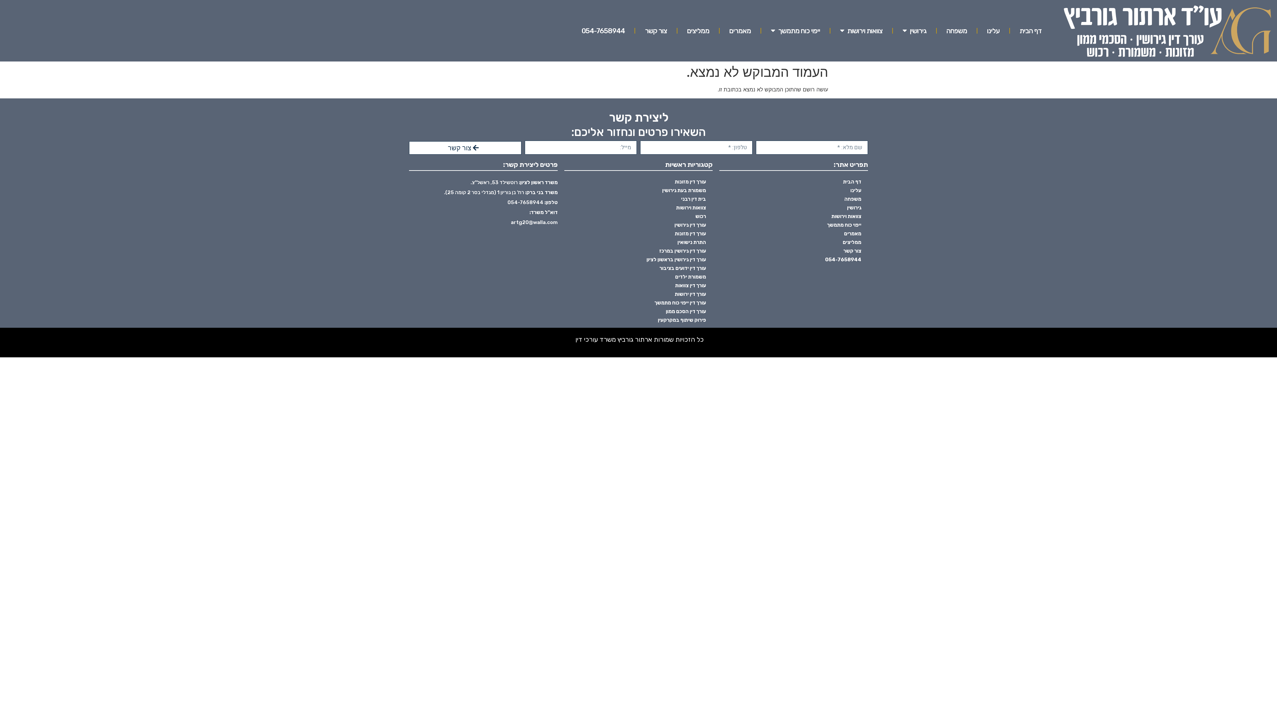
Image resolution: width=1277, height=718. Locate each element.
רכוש (700, 216)
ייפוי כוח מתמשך (799, 31)
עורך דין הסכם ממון (686, 311)
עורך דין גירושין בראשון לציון (676, 260)
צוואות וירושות (865, 31)
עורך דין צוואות (690, 286)
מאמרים (740, 31)
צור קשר (656, 31)
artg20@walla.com (534, 222)
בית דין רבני (693, 199)
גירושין (918, 31)
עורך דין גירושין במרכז (682, 251)
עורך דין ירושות (690, 294)
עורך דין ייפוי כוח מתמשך (680, 303)
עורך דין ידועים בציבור (682, 268)
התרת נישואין (691, 242)
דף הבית (1031, 31)
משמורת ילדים (690, 277)
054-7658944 (603, 31)
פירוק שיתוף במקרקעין (682, 320)
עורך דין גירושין (690, 225)
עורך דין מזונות (690, 182)
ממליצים (698, 31)
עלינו (993, 31)
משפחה (956, 31)
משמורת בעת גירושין (684, 190)
